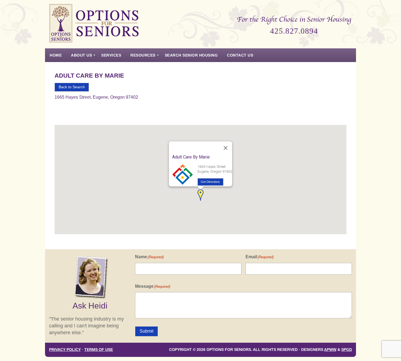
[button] (200, 195)
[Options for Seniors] (94, 24)
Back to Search (72, 87)
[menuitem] (55, 55)
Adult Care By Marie (89, 75)
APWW (330, 350)
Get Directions (210, 181)
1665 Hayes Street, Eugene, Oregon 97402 (96, 97)
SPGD (346, 350)
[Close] (225, 148)
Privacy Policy (65, 350)
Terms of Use (98, 350)
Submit (146, 331)
